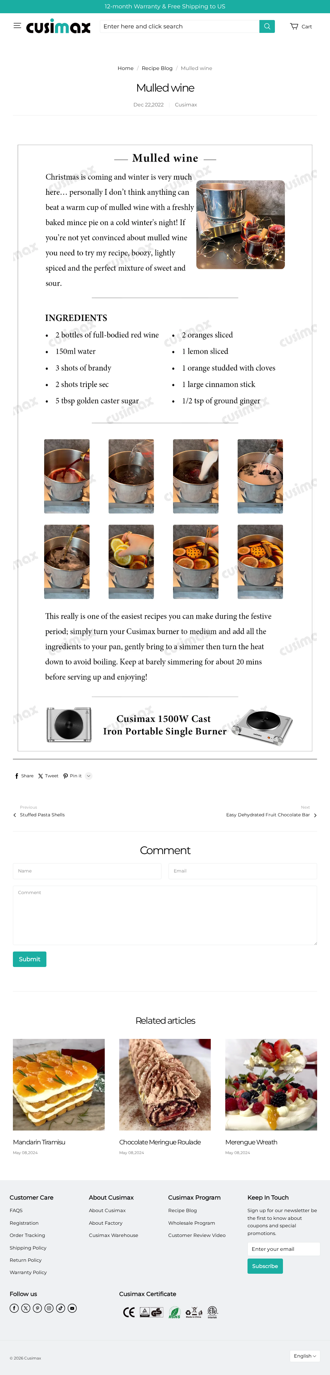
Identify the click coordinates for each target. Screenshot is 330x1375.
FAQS (16, 1210)
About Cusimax (107, 1210)
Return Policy (26, 1260)
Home (126, 68)
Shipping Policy (28, 1248)
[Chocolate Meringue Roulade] (165, 1085)
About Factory (105, 1223)
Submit (29, 959)
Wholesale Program (191, 1223)
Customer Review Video (197, 1235)
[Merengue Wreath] (271, 1085)
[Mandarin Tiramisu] (59, 1085)
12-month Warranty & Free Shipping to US (165, 6)
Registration (24, 1223)
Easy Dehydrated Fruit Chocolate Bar (268, 815)
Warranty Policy (28, 1272)
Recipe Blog (157, 68)
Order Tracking (27, 1235)
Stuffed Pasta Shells (42, 815)
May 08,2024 (25, 1152)
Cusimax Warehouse (113, 1235)
